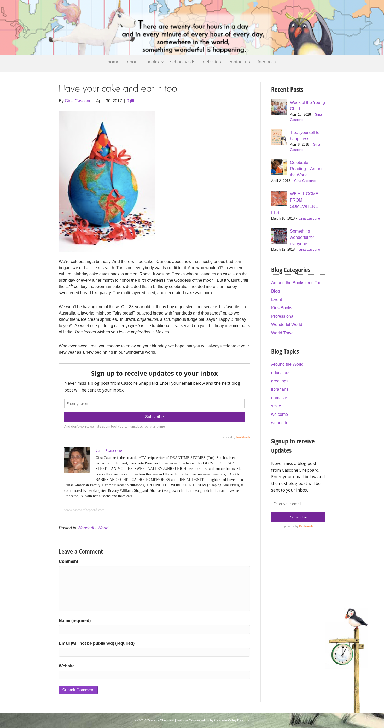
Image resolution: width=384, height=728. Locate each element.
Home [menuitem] (113, 61)
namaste (279, 397)
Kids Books (281, 308)
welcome (279, 414)
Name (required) (75, 620)
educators (280, 372)
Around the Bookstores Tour (297, 283)
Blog (275, 291)
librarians (279, 389)
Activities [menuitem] (212, 61)
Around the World (287, 364)
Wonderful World (92, 528)
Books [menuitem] (152, 61)
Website (67, 666)
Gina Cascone (305, 181)
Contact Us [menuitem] (239, 61)
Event (276, 299)
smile (276, 406)
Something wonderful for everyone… (302, 237)
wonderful (280, 423)
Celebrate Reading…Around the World (307, 168)
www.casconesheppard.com (84, 510)
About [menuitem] (133, 61)
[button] (162, 62)
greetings (279, 381)
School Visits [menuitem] (182, 61)
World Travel (283, 333)
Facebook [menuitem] (267, 61)
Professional (282, 316)
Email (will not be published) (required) (97, 643)
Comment (68, 561)
